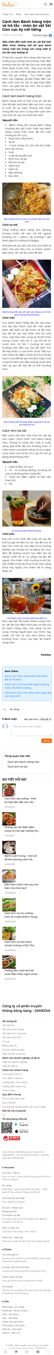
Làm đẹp (7, 1201)
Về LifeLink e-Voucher (14, 1033)
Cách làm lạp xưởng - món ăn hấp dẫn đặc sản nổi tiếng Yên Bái (20, 800)
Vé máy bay (45, 1290)
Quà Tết (6, 1231)
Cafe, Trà (29, 1189)
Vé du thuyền (23, 1280)
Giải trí (46, 1176)
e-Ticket (6, 1249)
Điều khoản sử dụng (13, 1053)
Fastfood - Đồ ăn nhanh (15, 1310)
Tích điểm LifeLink (12, 1078)
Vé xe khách (17, 1290)
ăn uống (14, 709)
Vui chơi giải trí (10, 1254)
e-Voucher (8, 1167)
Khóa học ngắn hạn (12, 1241)
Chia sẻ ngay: (41, 35)
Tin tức (6, 1041)
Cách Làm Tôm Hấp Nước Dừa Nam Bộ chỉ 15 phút (26, 678)
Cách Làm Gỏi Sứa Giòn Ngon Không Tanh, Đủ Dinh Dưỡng (27, 686)
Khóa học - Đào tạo (12, 1237)
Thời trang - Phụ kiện (23, 1231)
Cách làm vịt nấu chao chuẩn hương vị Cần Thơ (19, 943)
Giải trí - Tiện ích (11, 1333)
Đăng (47, 740)
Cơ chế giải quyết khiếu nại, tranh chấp (24, 1106)
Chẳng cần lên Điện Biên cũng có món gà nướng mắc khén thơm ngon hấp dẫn (21, 829)
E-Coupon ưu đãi (11, 1215)
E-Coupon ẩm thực (12, 1219)
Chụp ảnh (35, 1176)
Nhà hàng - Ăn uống (13, 1307)
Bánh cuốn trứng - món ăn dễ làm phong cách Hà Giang (20, 857)
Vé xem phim (9, 1258)
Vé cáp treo (31, 1290)
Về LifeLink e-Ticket (13, 1029)
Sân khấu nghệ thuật (15, 1261)
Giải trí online (9, 1179)
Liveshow (7, 1271)
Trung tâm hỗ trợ (11, 1074)
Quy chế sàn (9, 1102)
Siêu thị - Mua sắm (12, 1329)
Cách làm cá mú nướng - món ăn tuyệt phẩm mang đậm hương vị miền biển (20, 915)
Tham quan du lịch (12, 1277)
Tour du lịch (8, 1280)
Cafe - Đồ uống (10, 1314)
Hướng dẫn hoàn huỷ (14, 1086)
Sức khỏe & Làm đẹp (13, 1198)
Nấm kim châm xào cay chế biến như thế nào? (21, 886)
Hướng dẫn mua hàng (14, 1082)
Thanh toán (8, 1090)
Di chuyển (7, 1286)
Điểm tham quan (42, 1258)
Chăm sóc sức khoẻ (12, 1321)
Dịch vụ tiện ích (10, 1227)
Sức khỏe (18, 1201)
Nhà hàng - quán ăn (12, 1189)
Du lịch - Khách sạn (12, 1207)
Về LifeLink (8, 1025)
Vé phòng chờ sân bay (15, 1293)
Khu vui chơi (25, 1258)
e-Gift (5, 1301)
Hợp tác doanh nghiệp (14, 1061)
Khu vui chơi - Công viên (15, 1176)
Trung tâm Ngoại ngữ (36, 1241)
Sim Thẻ (36, 1280)
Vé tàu (5, 1290)
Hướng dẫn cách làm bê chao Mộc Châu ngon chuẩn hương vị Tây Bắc (21, 972)
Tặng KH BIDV (31, 1192)
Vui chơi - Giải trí (11, 1173)
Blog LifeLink (9, 1045)
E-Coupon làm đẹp (34, 1219)
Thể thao (19, 1271)
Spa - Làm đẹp (10, 1318)
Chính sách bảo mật (13, 1098)
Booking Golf (9, 1211)
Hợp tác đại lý (9, 1065)
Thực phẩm (15, 1192)
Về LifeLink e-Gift (11, 1037)
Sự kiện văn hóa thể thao (15, 1267)
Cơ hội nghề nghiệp (13, 1049)
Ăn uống (7, 1185)
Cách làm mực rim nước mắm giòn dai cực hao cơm (28, 694)
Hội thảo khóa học (35, 1271)
